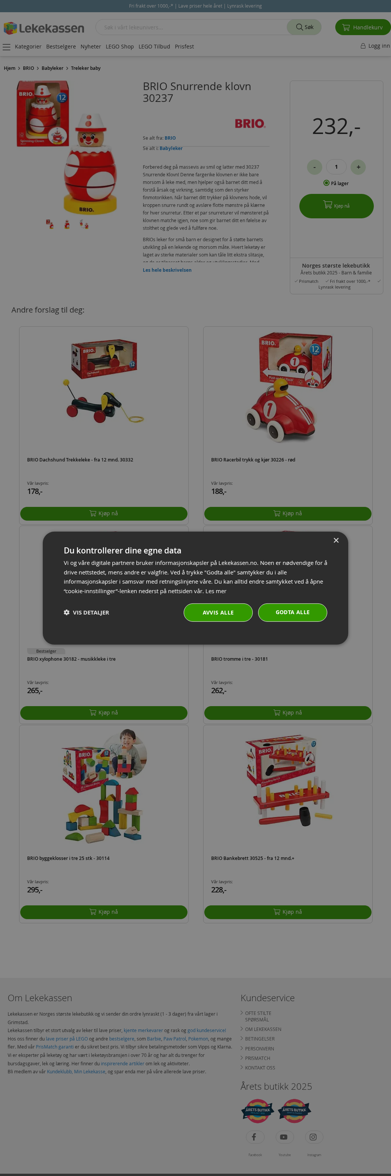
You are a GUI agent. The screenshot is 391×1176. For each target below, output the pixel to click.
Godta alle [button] (293, 612)
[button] (86, 612)
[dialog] (195, 587)
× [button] (336, 540)
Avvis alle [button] (218, 612)
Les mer (215, 591)
